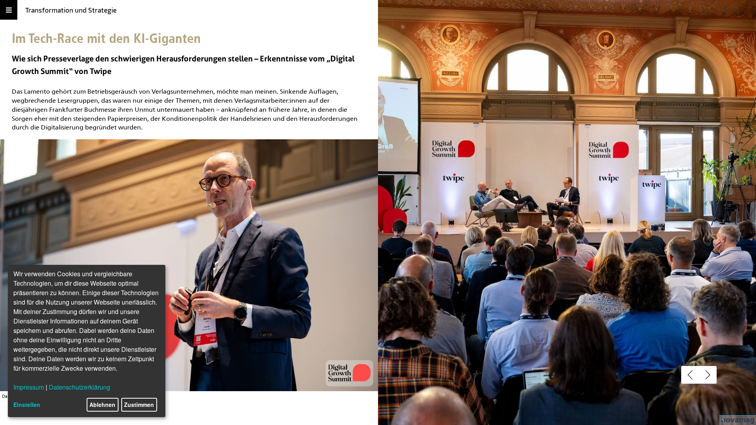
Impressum (28, 387)
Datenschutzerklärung (79, 387)
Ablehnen (102, 404)
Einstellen (26, 404)
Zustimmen (139, 404)
